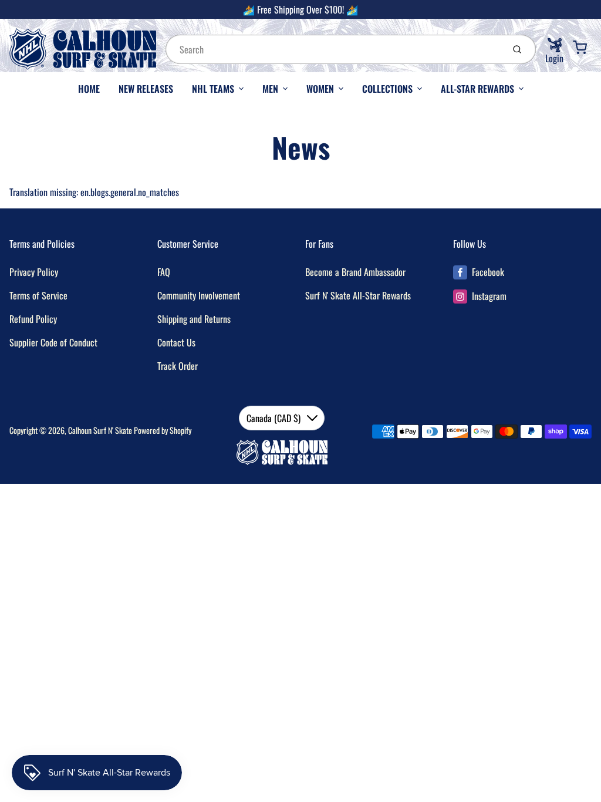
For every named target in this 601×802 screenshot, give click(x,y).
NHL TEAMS (213, 89)
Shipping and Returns (194, 319)
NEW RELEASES (146, 89)
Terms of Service (38, 295)
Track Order (177, 366)
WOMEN (320, 89)
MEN (270, 89)
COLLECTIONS (387, 89)
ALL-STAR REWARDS (477, 89)
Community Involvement (198, 295)
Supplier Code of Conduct (53, 342)
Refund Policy (33, 319)
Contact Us (176, 342)
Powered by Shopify (162, 430)
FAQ (163, 272)
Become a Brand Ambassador (355, 272)
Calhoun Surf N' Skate (100, 430)
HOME (89, 89)
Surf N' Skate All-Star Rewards (358, 295)
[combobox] (333, 49)
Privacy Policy (33, 272)
